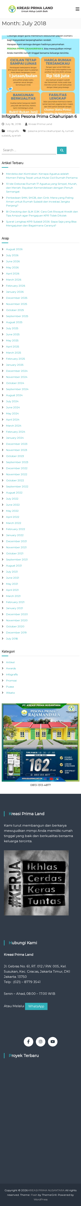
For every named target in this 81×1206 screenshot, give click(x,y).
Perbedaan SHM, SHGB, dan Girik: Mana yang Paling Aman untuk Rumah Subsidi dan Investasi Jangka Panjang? (39, 201)
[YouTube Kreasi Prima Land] (52, 1042)
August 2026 (14, 249)
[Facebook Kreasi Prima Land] (28, 1042)
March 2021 (13, 596)
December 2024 (17, 370)
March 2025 (13, 352)
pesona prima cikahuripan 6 (46, 131)
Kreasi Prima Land (40, 124)
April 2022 (12, 516)
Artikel (10, 662)
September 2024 (17, 389)
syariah (16, 135)
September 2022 (17, 486)
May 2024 (12, 413)
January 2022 (15, 535)
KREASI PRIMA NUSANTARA (46, 1190)
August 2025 (14, 322)
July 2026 (12, 255)
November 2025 (16, 304)
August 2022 (14, 492)
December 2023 (16, 443)
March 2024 (13, 425)
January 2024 (15, 437)
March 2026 (13, 279)
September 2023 (17, 462)
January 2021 (14, 608)
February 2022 (15, 529)
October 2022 (15, 480)
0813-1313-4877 (40, 785)
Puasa (10, 686)
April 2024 (12, 419)
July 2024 (12, 401)
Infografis (13, 131)
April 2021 (12, 589)
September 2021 (17, 559)
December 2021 (16, 541)
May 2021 (12, 583)
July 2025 (12, 328)
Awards (11, 668)
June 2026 (13, 261)
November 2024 (16, 377)
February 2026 (15, 285)
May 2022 (12, 510)
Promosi (11, 680)
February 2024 (15, 431)
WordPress (41, 1199)
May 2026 (12, 267)
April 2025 (12, 346)
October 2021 (14, 553)
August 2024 (14, 395)
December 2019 (16, 632)
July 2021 (12, 571)
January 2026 (15, 291)
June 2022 (13, 504)
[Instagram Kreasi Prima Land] (40, 1042)
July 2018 (12, 638)
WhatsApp (36, 1006)
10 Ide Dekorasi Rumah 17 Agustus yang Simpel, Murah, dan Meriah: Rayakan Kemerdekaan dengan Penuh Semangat (41, 187)
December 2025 (16, 297)
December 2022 (16, 468)
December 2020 (17, 614)
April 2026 (12, 273)
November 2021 (16, 547)
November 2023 (16, 450)
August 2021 (14, 565)
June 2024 (13, 407)
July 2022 (12, 498)
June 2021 (12, 577)
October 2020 (15, 626)
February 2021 (15, 602)
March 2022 (13, 523)
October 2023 (15, 456)
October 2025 (15, 310)
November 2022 (16, 474)
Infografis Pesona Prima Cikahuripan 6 (39, 116)
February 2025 (15, 358)
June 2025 (12, 334)
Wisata (10, 692)
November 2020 (17, 620)
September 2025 (17, 316)
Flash (34, 1194)
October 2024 (15, 383)
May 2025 (12, 340)
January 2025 (14, 364)
